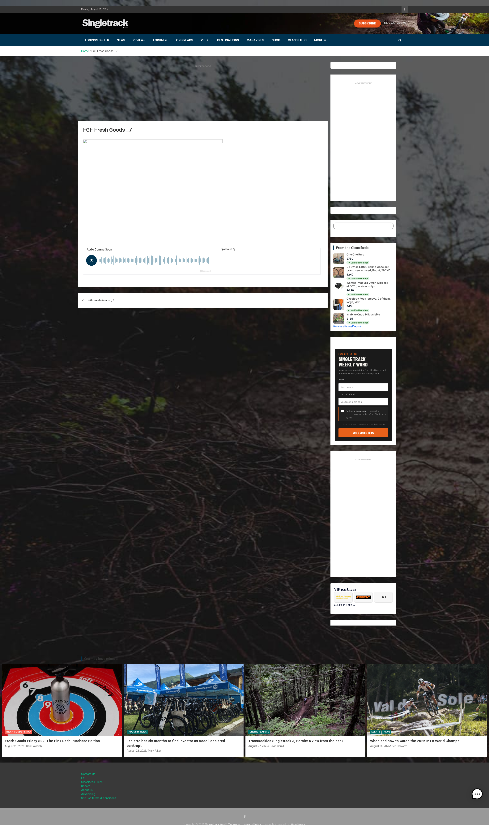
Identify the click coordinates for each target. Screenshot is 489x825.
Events (375, 731)
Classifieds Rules (92, 782)
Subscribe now (363, 432)
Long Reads (184, 40)
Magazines (255, 40)
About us (87, 790)
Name (341, 379)
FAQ (83, 778)
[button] (477, 794)
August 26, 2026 (380, 746)
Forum (158, 40)
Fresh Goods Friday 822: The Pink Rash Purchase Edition (52, 741)
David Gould (277, 746)
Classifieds (297, 40)
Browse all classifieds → (347, 326)
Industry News (137, 731)
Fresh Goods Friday (18, 731)
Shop (276, 40)
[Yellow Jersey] (343, 597)
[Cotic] (363, 597)
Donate (85, 786)
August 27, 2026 (258, 746)
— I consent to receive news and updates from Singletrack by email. (366, 414)
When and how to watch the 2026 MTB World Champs (414, 741)
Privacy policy (380, 424)
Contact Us (88, 774)
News (121, 40)
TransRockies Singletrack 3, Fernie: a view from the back (295, 741)
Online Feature (259, 731)
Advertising (88, 794)
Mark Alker (154, 750)
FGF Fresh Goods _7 (101, 300)
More (318, 40)
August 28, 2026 (14, 746)
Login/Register (97, 40)
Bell (383, 597)
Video (205, 40)
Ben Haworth (34, 746)
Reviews (139, 40)
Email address (346, 394)
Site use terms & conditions (98, 798)
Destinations (228, 40)
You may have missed (101, 659)
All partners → (344, 605)
